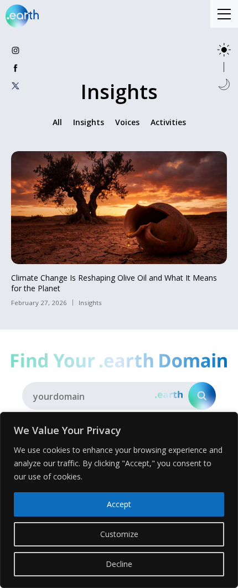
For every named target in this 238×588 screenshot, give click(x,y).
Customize (119, 534)
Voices (127, 122)
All (57, 122)
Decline (119, 564)
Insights (88, 122)
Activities (168, 122)
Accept (119, 504)
